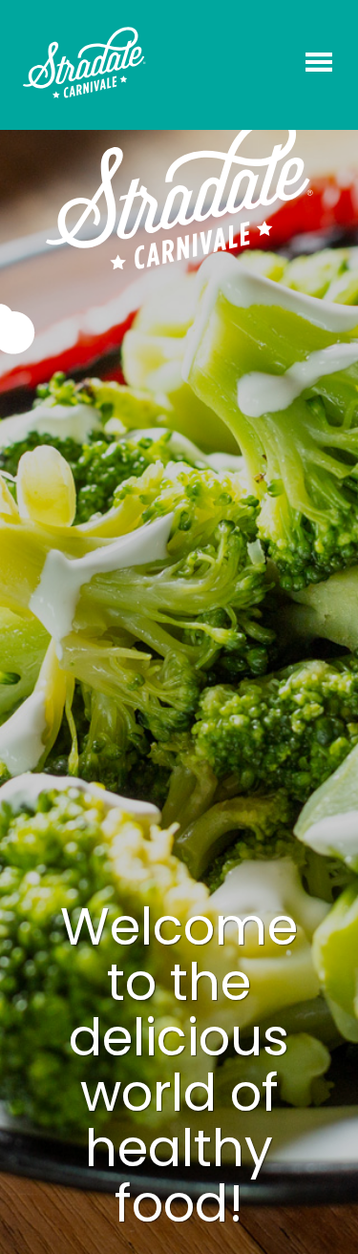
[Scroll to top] (322, 1216)
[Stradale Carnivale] (84, 62)
